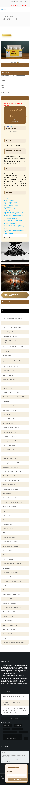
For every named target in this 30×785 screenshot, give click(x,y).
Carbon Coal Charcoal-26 (10, 467)
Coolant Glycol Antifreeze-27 (11, 332)
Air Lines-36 (6, 414)
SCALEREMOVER (23, 732)
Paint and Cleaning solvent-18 (12, 564)
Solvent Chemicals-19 (9, 616)
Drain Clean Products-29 (10, 546)
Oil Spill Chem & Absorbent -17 (12, 581)
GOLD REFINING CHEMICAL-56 (12, 607)
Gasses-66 (6, 555)
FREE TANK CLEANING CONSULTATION (10, 295)
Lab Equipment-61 (8, 406)
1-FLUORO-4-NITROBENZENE (12, 136)
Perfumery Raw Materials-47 (11, 594)
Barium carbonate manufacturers (12, 738)
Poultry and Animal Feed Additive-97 (14, 642)
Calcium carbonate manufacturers (12, 735)
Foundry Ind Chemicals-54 (11, 480)
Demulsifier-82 (7, 634)
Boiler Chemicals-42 (9, 476)
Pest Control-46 (7, 621)
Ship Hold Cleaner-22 (9, 445)
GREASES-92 (6, 515)
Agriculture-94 (7, 511)
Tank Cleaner (18, 725)
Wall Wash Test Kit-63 (9, 379)
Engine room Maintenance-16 (12, 327)
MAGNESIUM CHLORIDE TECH (10, 732)
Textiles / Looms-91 (9, 423)
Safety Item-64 (7, 568)
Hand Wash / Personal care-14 (12, 323)
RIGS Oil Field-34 (8, 493)
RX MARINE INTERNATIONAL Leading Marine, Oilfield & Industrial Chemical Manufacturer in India (14, 710)
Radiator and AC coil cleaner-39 (12, 366)
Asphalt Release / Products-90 (12, 471)
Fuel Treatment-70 (8, 454)
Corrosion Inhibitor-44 (10, 542)
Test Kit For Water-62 (9, 506)
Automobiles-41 (8, 388)
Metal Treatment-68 (9, 485)
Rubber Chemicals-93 (9, 498)
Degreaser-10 (7, 401)
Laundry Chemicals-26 (9, 441)
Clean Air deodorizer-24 (10, 537)
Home (26, 20)
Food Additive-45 (8, 590)
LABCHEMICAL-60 (7, 725)
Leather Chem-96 (8, 559)
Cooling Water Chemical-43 (11, 463)
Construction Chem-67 (10, 410)
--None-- (5, 585)
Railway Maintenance (9, 528)
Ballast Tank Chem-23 (9, 384)
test (25, 738)
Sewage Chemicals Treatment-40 (13, 502)
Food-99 (5, 638)
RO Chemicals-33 (8, 533)
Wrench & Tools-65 (8, 419)
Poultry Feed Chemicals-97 (11, 577)
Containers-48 (7, 599)
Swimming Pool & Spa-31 (10, 572)
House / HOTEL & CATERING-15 (12, 392)
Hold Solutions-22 (17, 728)
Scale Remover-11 (8, 449)
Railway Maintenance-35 (10, 489)
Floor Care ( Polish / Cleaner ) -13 (13, 347)
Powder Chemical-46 (9, 612)
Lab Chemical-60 (14, 131)
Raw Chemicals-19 (8, 371)
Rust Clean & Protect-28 (10, 336)
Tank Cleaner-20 (8, 355)
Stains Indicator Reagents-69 (11, 428)
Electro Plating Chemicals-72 (11, 625)
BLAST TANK (6, 728)
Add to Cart (17, 779)
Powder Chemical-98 (9, 629)
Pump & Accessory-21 (9, 432)
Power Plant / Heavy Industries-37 (13, 397)
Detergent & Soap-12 (9, 458)
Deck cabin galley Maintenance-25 (13, 318)
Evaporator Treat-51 (9, 550)
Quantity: (9, 771)
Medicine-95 (6, 520)
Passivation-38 (7, 524)
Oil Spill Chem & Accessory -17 (12, 436)
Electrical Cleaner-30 (9, 375)
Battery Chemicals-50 (9, 603)
